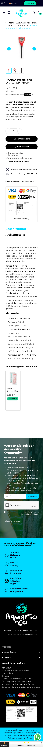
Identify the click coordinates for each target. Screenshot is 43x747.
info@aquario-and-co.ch (30, 687)
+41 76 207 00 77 (25, 679)
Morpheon (32, 634)
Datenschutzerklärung (30, 514)
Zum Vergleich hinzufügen (20, 158)
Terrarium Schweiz (13, 730)
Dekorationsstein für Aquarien (21, 738)
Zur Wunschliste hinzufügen (16, 154)
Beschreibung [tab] (16, 229)
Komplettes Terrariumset (25, 735)
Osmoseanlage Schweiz (14, 733)
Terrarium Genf (30, 730)
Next (34, 48)
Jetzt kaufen (23, 147)
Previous (9, 48)
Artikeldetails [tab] (15, 234)
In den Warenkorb (21, 139)
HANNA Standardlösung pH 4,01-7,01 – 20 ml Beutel (13, 390)
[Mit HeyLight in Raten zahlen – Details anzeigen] (32, 95)
